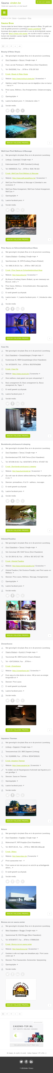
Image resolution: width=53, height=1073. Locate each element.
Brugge (22, 931)
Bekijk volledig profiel (18, 143)
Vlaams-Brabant (11, 256)
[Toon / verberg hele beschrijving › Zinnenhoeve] (29, 676)
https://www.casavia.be (20, 374)
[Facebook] (26, 1062)
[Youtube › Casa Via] (23, 404)
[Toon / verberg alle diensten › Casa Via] (29, 384)
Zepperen (16, 747)
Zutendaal (16, 160)
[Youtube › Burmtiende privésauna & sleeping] (23, 501)
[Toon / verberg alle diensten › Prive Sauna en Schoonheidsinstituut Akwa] (29, 287)
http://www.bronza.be (19, 949)
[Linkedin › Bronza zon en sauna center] (18, 974)
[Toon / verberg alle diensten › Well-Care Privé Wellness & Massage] (29, 190)
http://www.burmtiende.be (21, 471)
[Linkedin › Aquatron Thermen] (18, 795)
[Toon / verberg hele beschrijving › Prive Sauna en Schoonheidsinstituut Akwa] (29, 280)
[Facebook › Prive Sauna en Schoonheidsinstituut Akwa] (13, 309)
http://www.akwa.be (19, 275)
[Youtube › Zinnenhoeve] (23, 701)
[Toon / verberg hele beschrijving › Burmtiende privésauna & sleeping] (29, 476)
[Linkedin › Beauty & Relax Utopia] (18, 111)
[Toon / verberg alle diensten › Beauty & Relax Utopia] (29, 91)
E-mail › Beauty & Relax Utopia (17, 74)
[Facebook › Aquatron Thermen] (13, 795)
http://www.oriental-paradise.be (23, 566)
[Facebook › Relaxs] (13, 881)
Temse (21, 453)
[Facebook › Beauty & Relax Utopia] (13, 111)
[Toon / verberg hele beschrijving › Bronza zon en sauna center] (29, 954)
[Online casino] (26, 1022)
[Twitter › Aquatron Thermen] (7, 795)
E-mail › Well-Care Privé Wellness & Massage (22, 173)
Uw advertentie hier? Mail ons (26, 1045)
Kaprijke (22, 838)
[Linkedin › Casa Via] (18, 404)
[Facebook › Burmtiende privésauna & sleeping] (13, 501)
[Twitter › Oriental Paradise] (7, 596)
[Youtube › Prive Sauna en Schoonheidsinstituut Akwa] (23, 309)
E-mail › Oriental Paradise (15, 561)
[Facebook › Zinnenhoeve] (13, 701)
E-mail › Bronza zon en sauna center (19, 944)
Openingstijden (12, 96)
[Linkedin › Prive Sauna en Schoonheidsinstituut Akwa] (18, 309)
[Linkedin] (31, 1062)
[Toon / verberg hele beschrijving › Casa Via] (29, 378)
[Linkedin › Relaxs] (18, 881)
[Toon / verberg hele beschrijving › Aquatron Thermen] (29, 771)
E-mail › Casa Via (12, 369)
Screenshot (41, 79)
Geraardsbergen (25, 355)
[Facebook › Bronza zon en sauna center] (13, 974)
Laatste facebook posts (15, 101)
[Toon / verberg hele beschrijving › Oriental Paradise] (29, 571)
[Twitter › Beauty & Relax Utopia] (7, 111)
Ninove (21, 60)
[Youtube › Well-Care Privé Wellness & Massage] (23, 210)
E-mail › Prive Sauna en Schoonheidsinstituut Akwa (24, 270)
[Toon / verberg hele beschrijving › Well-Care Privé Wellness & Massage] (29, 183)
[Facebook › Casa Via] (13, 404)
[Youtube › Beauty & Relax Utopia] (23, 111)
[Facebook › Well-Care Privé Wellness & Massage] (13, 210)
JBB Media (24, 1068)
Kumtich (22, 652)
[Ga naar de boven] (49, 143)
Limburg (8, 160)
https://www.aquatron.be (20, 765)
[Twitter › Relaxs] (7, 881)
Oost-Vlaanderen (12, 60)
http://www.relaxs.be (19, 856)
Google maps (31, 60)
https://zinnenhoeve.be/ (20, 671)
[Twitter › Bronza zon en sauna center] (7, 974)
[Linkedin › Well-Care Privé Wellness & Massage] (18, 210)
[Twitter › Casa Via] (7, 404)
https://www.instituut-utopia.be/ (23, 79)
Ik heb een (44, 2)
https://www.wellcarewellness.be (23, 178)
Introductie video (33, 101)
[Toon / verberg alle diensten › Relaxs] (29, 866)
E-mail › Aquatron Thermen (15, 761)
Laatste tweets (12, 297)
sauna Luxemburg (34, 29)
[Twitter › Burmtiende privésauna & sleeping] (7, 501)
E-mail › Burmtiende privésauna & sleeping (21, 466)
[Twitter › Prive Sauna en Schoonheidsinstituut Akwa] (7, 309)
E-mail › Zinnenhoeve (13, 666)
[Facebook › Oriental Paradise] (13, 596)
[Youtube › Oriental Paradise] (23, 596)
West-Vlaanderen (12, 931)
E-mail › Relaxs (11, 852)
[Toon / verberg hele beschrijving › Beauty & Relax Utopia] (29, 84)
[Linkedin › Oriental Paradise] (18, 596)
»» (20, 46)
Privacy (31, 1068)
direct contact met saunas (18, 33)
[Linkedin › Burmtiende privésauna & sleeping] (18, 501)
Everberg (22, 256)
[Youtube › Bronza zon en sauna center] (23, 974)
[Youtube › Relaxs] (23, 881)
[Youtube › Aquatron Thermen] (23, 795)
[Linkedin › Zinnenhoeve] (18, 701)
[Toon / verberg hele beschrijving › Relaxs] (29, 861)
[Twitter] (21, 1062)
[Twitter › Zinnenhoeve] (7, 701)
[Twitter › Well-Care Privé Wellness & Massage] (7, 210)
